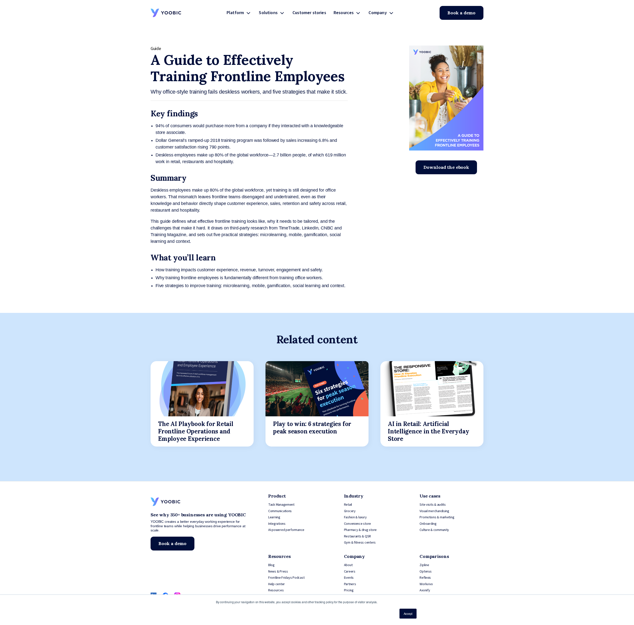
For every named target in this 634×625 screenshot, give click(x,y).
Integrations (277, 523)
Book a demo (462, 13)
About (348, 565)
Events (349, 577)
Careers (349, 571)
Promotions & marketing (437, 517)
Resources (344, 13)
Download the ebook (446, 167)
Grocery (350, 511)
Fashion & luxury (355, 517)
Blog (271, 565)
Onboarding (428, 523)
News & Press (278, 571)
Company (378, 13)
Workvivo (426, 584)
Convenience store (357, 523)
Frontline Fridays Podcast (286, 577)
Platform (235, 13)
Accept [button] (408, 613)
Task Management (281, 504)
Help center (276, 584)
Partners (350, 584)
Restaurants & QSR (357, 536)
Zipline (424, 565)
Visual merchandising (434, 511)
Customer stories (309, 13)
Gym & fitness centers (360, 542)
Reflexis (425, 577)
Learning (274, 517)
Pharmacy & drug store (360, 529)
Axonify (425, 590)
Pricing (349, 590)
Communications (280, 511)
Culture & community (434, 529)
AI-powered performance (286, 529)
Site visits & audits (433, 504)
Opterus (425, 571)
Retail (348, 504)
